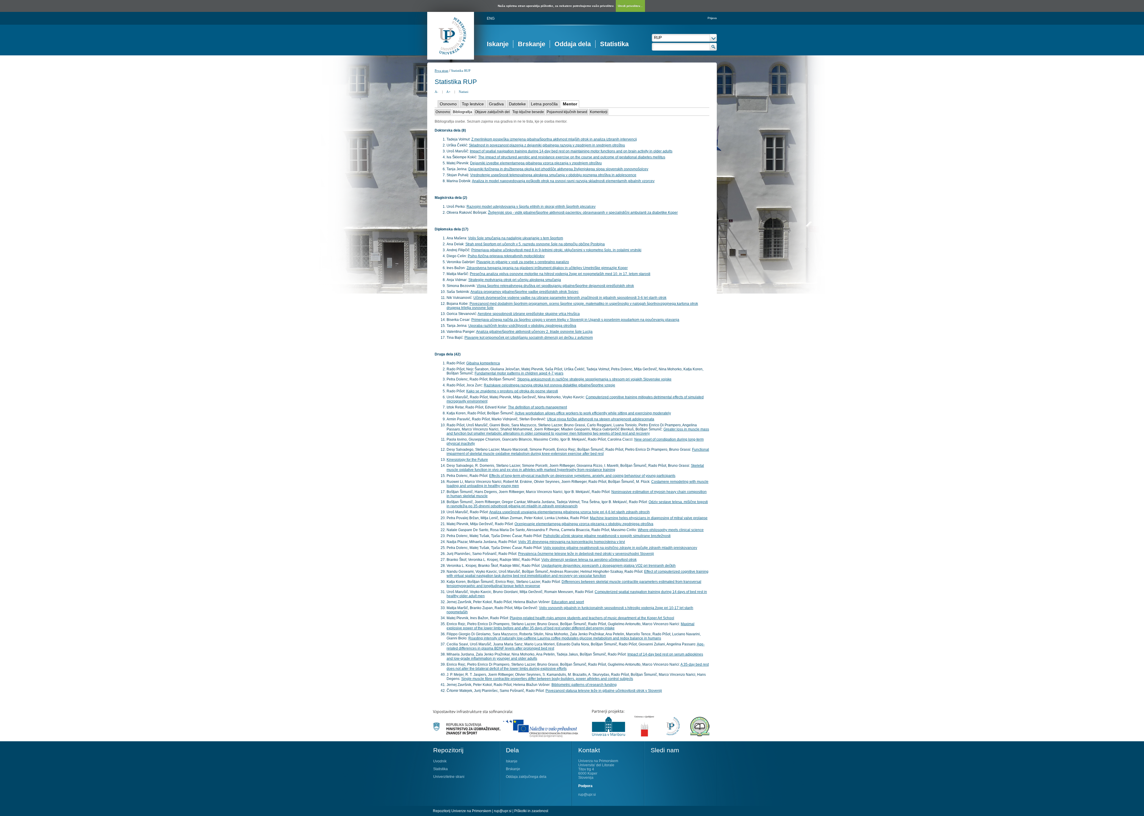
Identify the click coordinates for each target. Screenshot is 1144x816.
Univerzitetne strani (448, 777)
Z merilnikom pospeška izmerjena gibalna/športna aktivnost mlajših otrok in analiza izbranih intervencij (554, 139)
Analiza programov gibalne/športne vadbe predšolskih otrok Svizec (524, 292)
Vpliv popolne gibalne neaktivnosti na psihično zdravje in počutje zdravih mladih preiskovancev (620, 548)
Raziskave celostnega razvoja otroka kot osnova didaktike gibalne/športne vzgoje (549, 385)
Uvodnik (440, 761)
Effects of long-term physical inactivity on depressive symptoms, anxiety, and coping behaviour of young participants (582, 476)
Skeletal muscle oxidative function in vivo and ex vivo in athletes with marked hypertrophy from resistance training (575, 468)
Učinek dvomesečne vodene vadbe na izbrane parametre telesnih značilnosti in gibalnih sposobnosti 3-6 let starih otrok (569, 298)
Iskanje (498, 44)
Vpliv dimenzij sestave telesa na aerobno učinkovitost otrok (589, 560)
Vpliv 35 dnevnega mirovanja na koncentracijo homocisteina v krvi (571, 542)
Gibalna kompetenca (483, 363)
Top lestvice (473, 104)
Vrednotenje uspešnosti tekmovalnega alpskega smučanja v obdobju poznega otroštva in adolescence (553, 175)
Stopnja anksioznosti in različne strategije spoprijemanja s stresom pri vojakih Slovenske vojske (594, 379)
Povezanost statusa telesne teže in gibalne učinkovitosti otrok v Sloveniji (603, 691)
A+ (448, 91)
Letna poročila (544, 104)
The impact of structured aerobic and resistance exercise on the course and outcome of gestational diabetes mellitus (571, 157)
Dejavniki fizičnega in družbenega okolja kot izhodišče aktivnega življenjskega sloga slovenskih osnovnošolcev (558, 169)
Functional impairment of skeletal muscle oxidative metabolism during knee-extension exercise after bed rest (578, 451)
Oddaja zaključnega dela (526, 777)
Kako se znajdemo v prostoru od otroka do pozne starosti (512, 391)
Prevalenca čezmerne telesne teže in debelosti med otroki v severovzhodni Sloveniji (586, 554)
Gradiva (496, 104)
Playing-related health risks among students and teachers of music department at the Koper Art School (592, 618)
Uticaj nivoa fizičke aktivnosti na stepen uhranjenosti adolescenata (600, 419)
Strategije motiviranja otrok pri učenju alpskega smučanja (514, 280)
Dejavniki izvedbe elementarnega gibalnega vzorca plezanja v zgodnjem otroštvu (536, 163)
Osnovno (448, 104)
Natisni (463, 91)
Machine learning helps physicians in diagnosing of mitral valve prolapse (649, 518)
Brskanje (531, 44)
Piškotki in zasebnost (531, 811)
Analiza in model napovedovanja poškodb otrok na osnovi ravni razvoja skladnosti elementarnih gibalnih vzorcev (563, 181)
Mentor (570, 104)
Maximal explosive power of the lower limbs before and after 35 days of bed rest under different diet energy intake (570, 626)
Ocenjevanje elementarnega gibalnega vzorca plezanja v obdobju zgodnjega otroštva (584, 524)
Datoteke (517, 104)
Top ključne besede (528, 112)
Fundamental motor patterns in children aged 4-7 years (519, 373)
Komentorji (598, 112)
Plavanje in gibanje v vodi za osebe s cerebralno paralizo (522, 262)
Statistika (614, 44)
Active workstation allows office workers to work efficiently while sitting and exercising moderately (593, 413)
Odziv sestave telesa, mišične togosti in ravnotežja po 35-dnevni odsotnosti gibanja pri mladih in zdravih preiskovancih (577, 504)
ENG (491, 18)
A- (436, 91)
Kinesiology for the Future (467, 460)
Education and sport (567, 602)
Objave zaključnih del (492, 112)
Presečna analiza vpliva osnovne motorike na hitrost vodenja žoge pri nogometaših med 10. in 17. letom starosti (560, 274)
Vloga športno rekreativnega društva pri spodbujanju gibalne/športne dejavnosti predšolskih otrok (555, 286)
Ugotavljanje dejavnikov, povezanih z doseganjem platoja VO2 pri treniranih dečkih (608, 566)
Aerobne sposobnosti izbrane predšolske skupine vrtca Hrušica (529, 314)
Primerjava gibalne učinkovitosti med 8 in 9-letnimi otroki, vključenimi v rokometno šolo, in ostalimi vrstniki (556, 250)
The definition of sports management (537, 407)
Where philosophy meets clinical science (671, 530)
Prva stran (441, 70)
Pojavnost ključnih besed (567, 112)
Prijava (712, 18)
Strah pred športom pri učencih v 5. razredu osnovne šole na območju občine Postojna (535, 244)
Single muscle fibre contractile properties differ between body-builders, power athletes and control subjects (547, 679)
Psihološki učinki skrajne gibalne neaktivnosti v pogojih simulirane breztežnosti (607, 536)
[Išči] (713, 47)
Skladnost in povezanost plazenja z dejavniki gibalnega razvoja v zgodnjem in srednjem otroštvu (547, 145)
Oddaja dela (572, 44)
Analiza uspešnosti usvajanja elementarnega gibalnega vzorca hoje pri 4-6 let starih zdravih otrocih (569, 512)
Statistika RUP (460, 70)
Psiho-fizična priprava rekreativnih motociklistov (506, 256)
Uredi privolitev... (630, 5)
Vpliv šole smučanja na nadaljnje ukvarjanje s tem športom (515, 238)
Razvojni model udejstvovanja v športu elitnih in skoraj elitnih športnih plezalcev (531, 207)
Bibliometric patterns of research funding (584, 685)
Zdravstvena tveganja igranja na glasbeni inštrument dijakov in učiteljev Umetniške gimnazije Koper (547, 268)
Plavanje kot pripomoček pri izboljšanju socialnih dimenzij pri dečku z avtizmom (528, 338)
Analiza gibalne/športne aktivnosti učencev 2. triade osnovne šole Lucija (534, 332)
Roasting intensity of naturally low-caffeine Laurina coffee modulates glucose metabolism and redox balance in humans (564, 638)
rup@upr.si (587, 794)
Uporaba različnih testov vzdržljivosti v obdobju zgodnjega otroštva (522, 326)
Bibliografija (462, 112)
